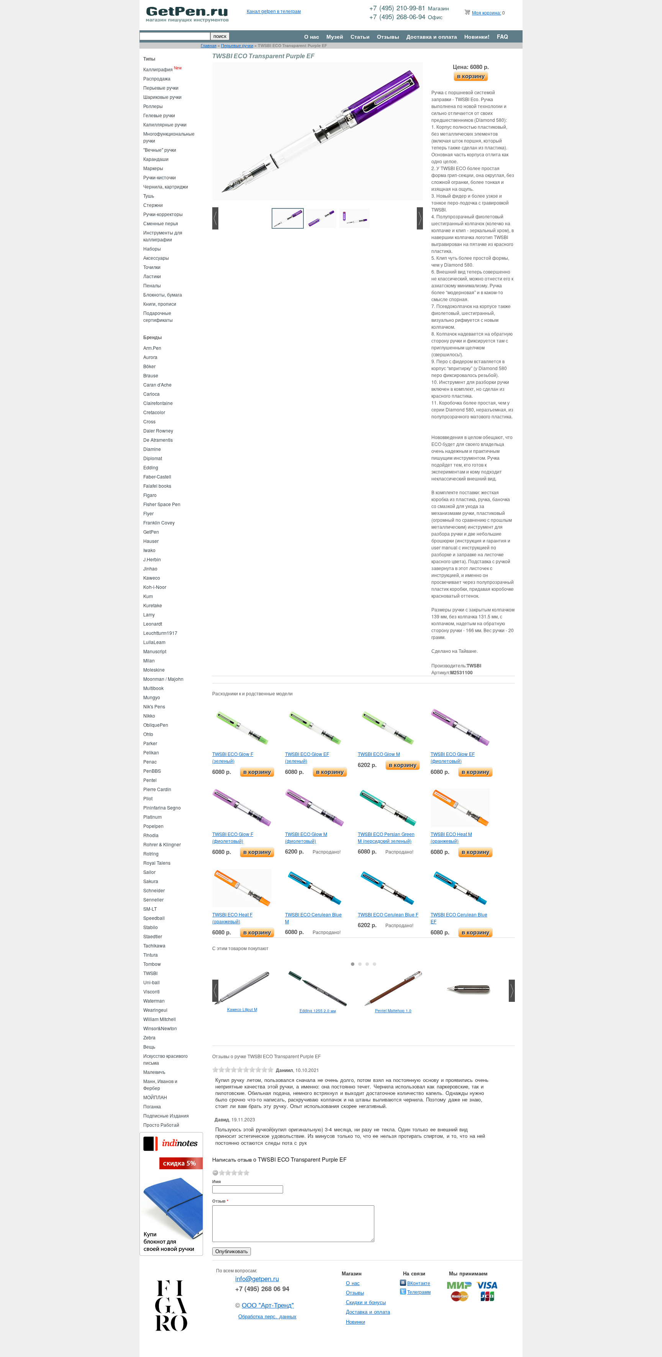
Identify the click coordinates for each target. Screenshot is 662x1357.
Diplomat (152, 458)
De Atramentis (158, 439)
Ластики (152, 276)
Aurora (150, 357)
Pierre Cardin (157, 789)
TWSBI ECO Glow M (379, 754)
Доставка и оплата (431, 36)
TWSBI (150, 973)
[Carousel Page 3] (367, 964)
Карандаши (156, 159)
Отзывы (388, 36)
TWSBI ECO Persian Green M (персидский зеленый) (386, 837)
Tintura (150, 954)
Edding (150, 467)
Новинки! (477, 36)
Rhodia (151, 835)
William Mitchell (159, 1019)
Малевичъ (154, 1072)
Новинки (355, 1321)
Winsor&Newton (160, 1028)
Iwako (149, 550)
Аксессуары (156, 257)
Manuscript (154, 651)
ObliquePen (155, 724)
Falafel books (157, 485)
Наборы (152, 248)
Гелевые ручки (159, 115)
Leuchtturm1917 (160, 632)
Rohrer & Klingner (162, 844)
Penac (150, 761)
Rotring (151, 853)
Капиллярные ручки (165, 124)
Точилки (152, 267)
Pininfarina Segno (162, 807)
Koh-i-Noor (154, 586)
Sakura (150, 881)
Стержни (153, 205)
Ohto (148, 734)
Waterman (154, 1000)
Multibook (153, 688)
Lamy (149, 614)
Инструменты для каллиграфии (162, 236)
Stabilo (150, 927)
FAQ (502, 36)
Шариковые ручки (162, 96)
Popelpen (153, 826)
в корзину (471, 76)
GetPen (151, 531)
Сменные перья (160, 223)
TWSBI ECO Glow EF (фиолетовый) (453, 757)
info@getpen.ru (257, 1278)
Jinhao (150, 568)
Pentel (150, 780)
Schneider (154, 890)
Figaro (150, 495)
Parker (150, 743)
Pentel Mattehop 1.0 (393, 1010)
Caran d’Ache (157, 384)
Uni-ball (151, 982)
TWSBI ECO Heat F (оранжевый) (232, 917)
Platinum (152, 816)
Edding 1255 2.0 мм (318, 1010)
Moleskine (154, 669)
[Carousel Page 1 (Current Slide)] (352, 964)
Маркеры (153, 168)
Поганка (152, 1106)
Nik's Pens (154, 706)
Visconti (151, 991)
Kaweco (151, 577)
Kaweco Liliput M (242, 1009)
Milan (149, 660)
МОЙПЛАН (155, 1097)
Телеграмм (419, 1291)
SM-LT (150, 908)
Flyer (148, 513)
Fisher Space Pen (161, 504)
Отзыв (220, 1201)
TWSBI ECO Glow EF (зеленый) (307, 757)
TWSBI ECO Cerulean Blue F (388, 914)
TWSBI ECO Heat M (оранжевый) (451, 837)
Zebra (149, 1037)
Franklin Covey (159, 522)
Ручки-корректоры (163, 214)
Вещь (149, 1046)
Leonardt (152, 623)
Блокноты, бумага (162, 294)
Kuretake (152, 605)
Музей (334, 36)
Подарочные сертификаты (158, 316)
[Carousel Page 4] (374, 964)
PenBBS (152, 770)
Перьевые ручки (237, 45)
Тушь (148, 195)
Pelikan (151, 752)
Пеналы (152, 285)
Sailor (149, 872)
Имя (216, 1181)
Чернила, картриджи (165, 186)
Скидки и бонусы (366, 1302)
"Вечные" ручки (159, 149)
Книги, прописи (159, 303)
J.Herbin (152, 559)
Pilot (147, 798)
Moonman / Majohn (163, 678)
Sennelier (153, 899)
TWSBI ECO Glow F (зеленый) (232, 757)
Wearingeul (155, 1009)
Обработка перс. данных (267, 1316)
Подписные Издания (166, 1115)
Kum (148, 596)
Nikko (149, 715)
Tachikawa (154, 945)
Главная (208, 45)
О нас (311, 36)
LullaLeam (154, 642)
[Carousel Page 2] (360, 964)
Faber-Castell (157, 476)
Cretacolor (154, 412)
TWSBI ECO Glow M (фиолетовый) (306, 837)
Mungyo (151, 697)
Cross (149, 421)
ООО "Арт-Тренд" (268, 1304)
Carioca (151, 393)
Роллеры (153, 106)
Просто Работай (161, 1124)
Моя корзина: (486, 12)
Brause (150, 375)
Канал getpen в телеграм (274, 11)
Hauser (151, 541)
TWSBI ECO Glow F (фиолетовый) (232, 837)
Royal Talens (156, 862)
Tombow (152, 963)
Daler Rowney (158, 430)
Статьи (360, 36)
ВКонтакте (418, 1283)
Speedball (154, 917)
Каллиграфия (158, 69)
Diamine (152, 449)
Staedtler (152, 936)
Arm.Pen (152, 347)
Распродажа (156, 78)
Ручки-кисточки (159, 177)
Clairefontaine (158, 403)
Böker (149, 366)
